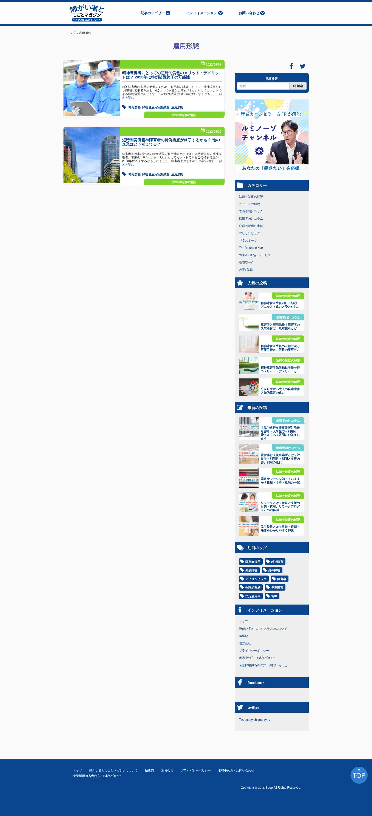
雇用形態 (177, 107)
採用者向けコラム (251, 218)
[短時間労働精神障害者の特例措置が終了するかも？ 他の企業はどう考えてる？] (92, 155)
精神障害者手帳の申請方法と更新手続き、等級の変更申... (280, 348)
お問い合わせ (249, 12)
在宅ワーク (246, 262)
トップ (243, 621)
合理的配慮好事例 (251, 226)
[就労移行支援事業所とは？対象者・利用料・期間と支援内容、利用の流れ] (249, 454)
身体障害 (274, 570)
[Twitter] (302, 66)
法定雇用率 (252, 596)
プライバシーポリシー (254, 650)
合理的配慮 (252, 587)
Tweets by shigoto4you (254, 719)
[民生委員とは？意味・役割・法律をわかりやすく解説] (249, 526)
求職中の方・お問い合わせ (257, 657)
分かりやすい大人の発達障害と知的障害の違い (280, 391)
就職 (274, 596)
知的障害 (251, 570)
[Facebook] (291, 66)
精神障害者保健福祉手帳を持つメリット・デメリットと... (280, 369)
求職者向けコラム (251, 211)
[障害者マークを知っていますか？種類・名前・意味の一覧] (249, 478)
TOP (359, 775)
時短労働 (135, 107)
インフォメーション (201, 12)
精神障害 (277, 561)
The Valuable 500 (251, 247)
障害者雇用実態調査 (155, 107)
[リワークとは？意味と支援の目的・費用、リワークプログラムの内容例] (249, 502)
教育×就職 (246, 269)
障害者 (281, 579)
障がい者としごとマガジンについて (263, 628)
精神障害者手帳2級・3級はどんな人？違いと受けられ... (280, 305)
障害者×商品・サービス (255, 255)
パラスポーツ (248, 240)
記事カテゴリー (153, 12)
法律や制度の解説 (184, 115)
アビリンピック (249, 233)
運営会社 (245, 643)
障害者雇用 (252, 561)
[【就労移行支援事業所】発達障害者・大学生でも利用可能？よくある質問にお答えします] (249, 427)
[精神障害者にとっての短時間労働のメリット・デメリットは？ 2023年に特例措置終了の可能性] (92, 88)
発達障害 (277, 587)
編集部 (243, 636)
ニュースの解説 (249, 204)
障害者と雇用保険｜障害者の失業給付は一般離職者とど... (280, 326)
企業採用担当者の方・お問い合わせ (263, 665)
